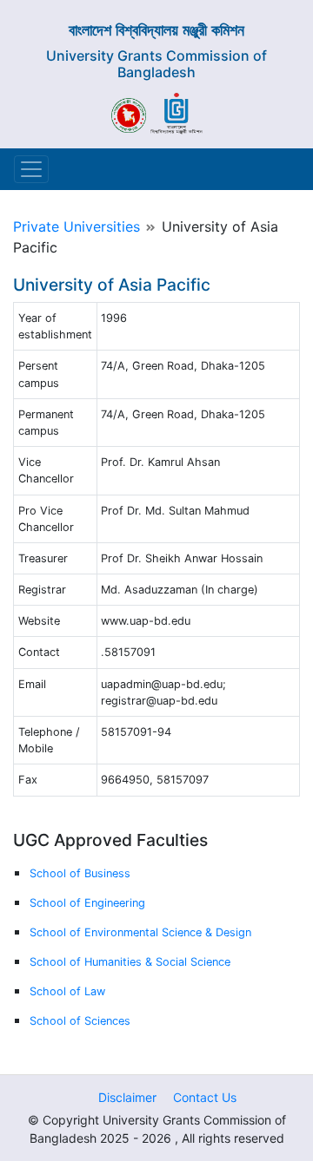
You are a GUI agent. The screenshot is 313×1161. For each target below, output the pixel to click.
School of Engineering (87, 902)
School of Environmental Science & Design (140, 932)
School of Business (80, 873)
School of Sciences (80, 1020)
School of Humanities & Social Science (130, 961)
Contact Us (204, 1097)
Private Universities (76, 226)
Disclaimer (127, 1097)
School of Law (67, 991)
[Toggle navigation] (31, 169)
